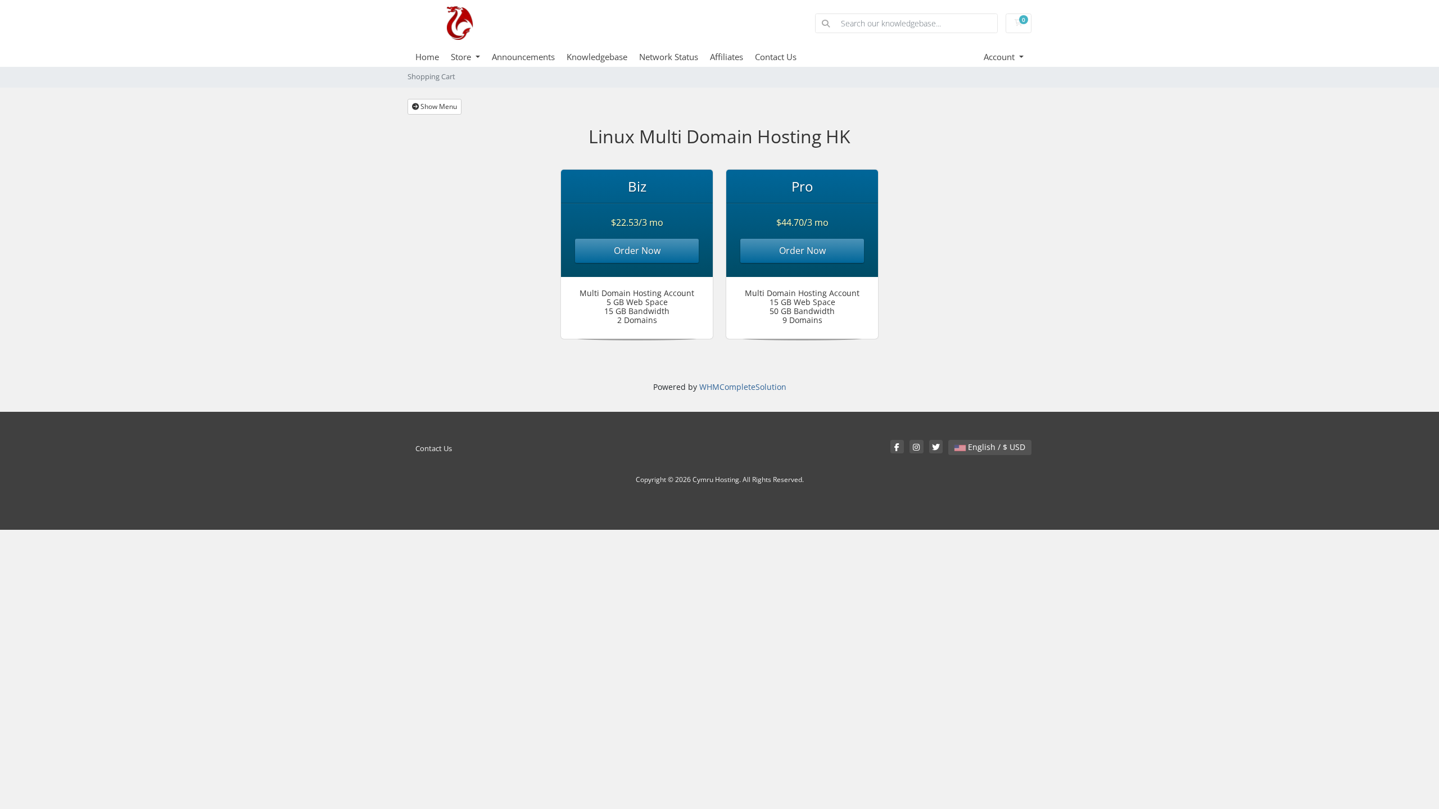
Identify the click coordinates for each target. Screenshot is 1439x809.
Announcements (523, 56)
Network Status (668, 56)
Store (462, 56)
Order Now (637, 250)
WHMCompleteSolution (742, 386)
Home (427, 56)
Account (1000, 56)
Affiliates (726, 56)
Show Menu (438, 106)
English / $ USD (995, 447)
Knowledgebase (597, 56)
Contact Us (776, 56)
